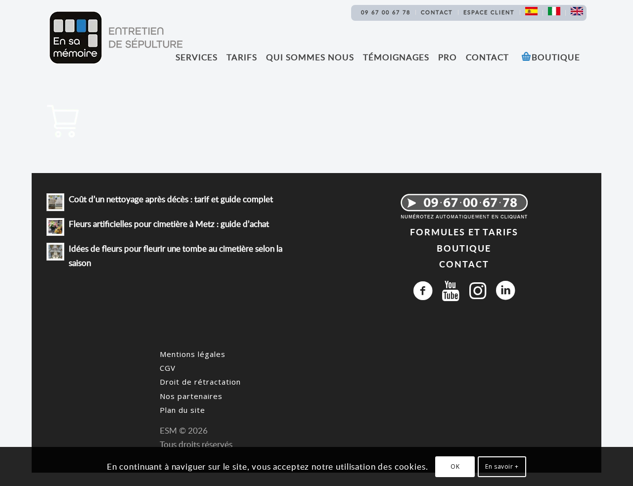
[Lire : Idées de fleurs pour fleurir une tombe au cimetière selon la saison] (55, 252)
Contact (437, 12)
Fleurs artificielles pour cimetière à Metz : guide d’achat (169, 223)
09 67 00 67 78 (385, 12)
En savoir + (502, 466)
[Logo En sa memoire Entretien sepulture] (115, 37)
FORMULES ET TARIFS (464, 231)
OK (455, 466)
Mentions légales (193, 354)
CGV (168, 368)
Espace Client (489, 12)
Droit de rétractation (200, 382)
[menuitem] (386, 12)
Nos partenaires (191, 396)
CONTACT (464, 264)
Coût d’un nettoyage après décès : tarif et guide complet (171, 199)
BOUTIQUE (464, 248)
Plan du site (182, 410)
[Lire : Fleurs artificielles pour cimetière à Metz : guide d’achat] (55, 227)
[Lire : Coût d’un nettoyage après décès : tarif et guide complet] (55, 202)
